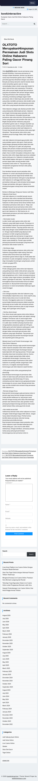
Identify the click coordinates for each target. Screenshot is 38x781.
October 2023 (6, 721)
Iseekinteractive (11, 13)
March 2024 (6, 705)
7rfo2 (21, 67)
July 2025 (5, 656)
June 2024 (5, 696)
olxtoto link (5, 760)
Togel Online (6, 752)
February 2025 (7, 671)
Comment (8, 483)
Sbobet (4, 746)
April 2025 (5, 665)
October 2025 (6, 646)
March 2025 (6, 668)
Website (8, 518)
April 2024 (5, 702)
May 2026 (5, 625)
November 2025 (7, 643)
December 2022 (7, 724)
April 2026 (5, 628)
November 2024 (7, 680)
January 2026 (6, 637)
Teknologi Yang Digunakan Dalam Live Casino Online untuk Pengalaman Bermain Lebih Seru (17, 584)
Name (7, 504)
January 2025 (6, 674)
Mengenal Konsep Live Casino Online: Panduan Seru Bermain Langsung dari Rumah (17, 579)
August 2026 (6, 615)
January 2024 (6, 712)
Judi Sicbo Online (8, 740)
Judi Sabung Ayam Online (10, 737)
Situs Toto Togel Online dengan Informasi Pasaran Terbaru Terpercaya (18, 573)
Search (4, 551)
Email (7, 511)
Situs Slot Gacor (9, 39)
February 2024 (7, 708)
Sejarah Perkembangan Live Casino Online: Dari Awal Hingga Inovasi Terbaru (17, 589)
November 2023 (7, 718)
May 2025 (5, 662)
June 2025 (5, 659)
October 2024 (6, 684)
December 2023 (7, 715)
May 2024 (5, 699)
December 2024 (7, 677)
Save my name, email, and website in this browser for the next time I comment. (18, 528)
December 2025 (7, 640)
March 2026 (6, 631)
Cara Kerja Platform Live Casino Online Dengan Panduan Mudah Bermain (17, 568)
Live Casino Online (8, 743)
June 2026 (5, 621)
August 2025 (6, 653)
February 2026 (7, 634)
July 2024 (5, 693)
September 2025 (7, 649)
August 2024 (6, 690)
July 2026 (5, 618)
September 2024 (7, 687)
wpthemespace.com (19, 778)
